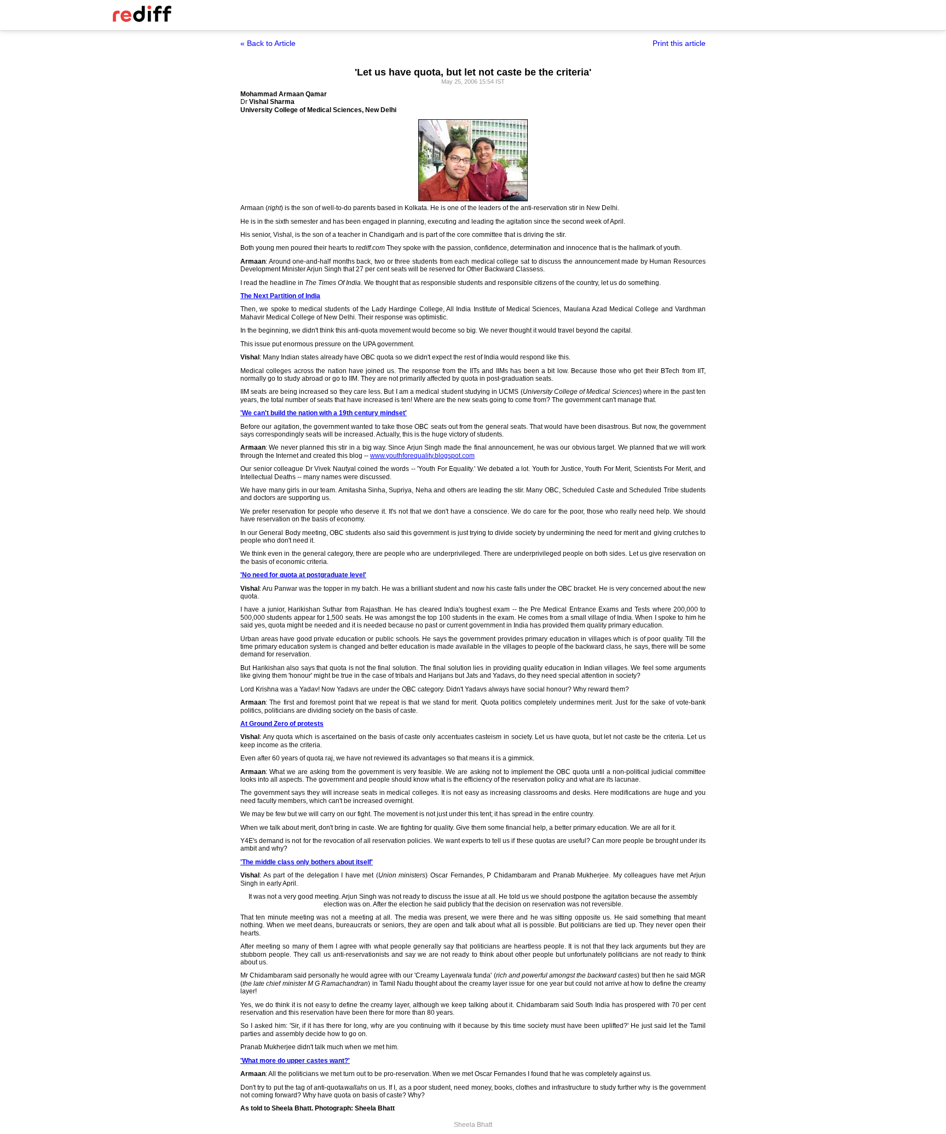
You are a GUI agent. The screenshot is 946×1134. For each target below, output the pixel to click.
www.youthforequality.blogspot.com (422, 456)
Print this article (679, 43)
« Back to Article (268, 43)
